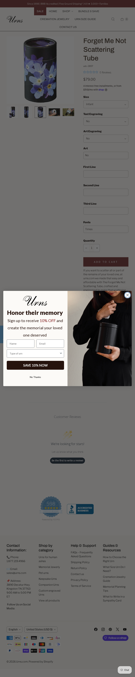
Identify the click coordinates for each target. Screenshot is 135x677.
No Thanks (35, 377)
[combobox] (34, 353)
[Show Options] (61, 353)
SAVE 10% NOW (35, 365)
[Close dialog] (127, 295)
